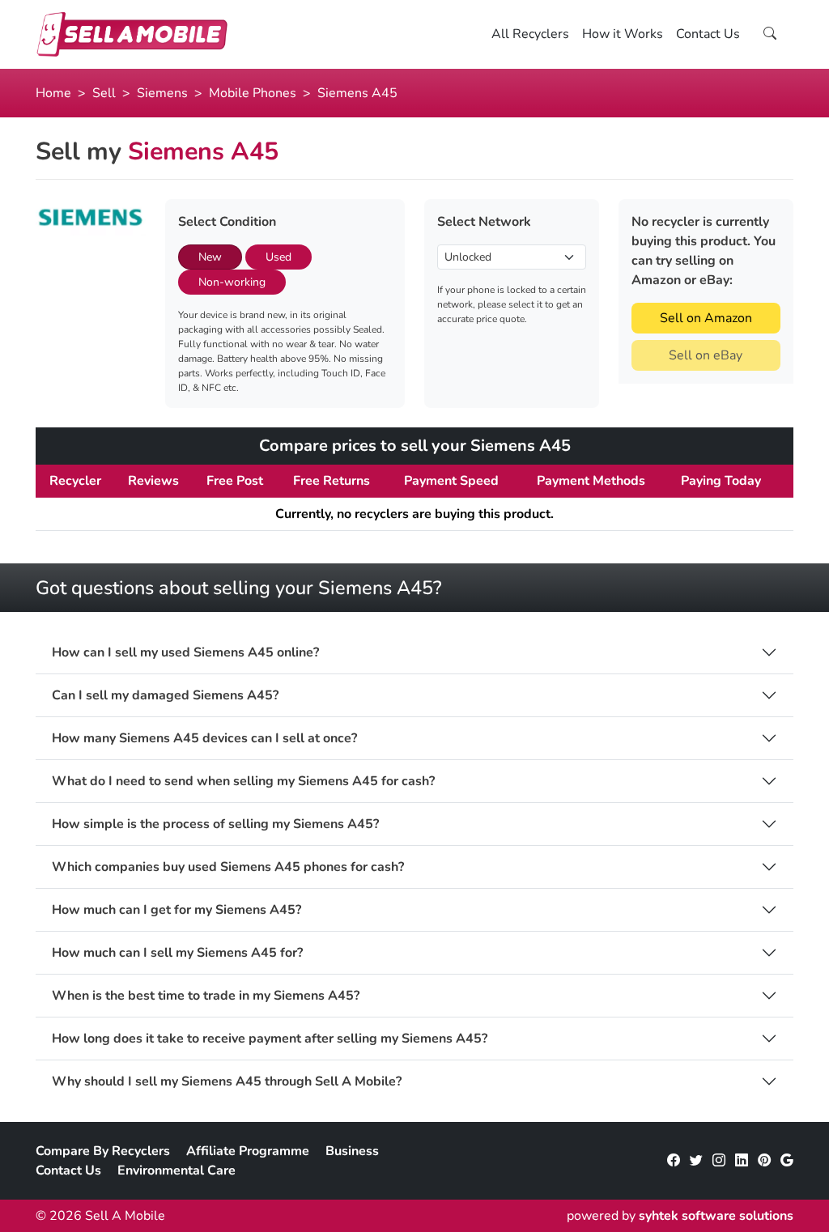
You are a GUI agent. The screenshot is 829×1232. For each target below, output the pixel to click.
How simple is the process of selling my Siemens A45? (215, 824)
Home (53, 93)
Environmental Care (176, 1170)
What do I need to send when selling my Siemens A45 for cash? (243, 781)
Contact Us (708, 34)
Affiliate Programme (247, 1151)
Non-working (232, 282)
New (210, 257)
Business (352, 1151)
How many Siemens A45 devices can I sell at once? (204, 738)
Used (278, 257)
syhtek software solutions (716, 1216)
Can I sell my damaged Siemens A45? (165, 695)
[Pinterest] (764, 1161)
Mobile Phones (252, 93)
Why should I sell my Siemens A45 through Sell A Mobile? (227, 1082)
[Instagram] (718, 1161)
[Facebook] (673, 1161)
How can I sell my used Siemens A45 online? (185, 653)
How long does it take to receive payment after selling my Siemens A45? (269, 1039)
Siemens (162, 93)
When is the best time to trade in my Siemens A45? (205, 996)
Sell (104, 93)
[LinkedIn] (741, 1161)
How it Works (622, 34)
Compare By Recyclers (103, 1151)
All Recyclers (530, 34)
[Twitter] (696, 1161)
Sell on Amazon (706, 318)
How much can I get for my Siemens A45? (176, 910)
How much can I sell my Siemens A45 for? (177, 953)
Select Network (484, 222)
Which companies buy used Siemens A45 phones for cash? (228, 867)
